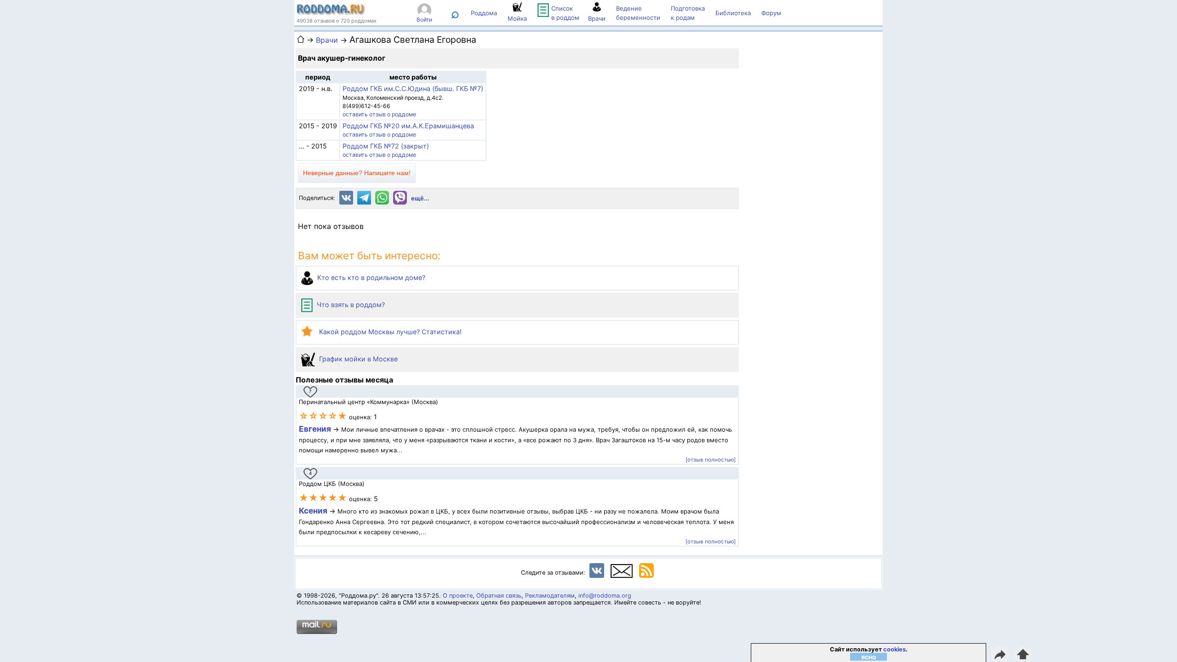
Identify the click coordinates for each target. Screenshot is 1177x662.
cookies (894, 649)
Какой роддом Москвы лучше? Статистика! (389, 332)
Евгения (315, 429)
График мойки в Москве (357, 359)
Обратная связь (498, 595)
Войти (424, 19)
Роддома (484, 13)
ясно (868, 657)
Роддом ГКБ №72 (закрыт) (386, 146)
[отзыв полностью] (711, 460)
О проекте (458, 595)
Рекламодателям (550, 595)
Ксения (314, 510)
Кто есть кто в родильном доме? (370, 277)
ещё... (420, 198)
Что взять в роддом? (350, 304)
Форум (771, 13)
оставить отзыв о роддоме (379, 114)
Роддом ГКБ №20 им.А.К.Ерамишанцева (408, 126)
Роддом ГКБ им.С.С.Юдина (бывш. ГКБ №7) (413, 88)
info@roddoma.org (604, 595)
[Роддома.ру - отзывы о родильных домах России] (331, 12)
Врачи (327, 40)
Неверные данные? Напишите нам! (357, 173)
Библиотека (733, 13)
